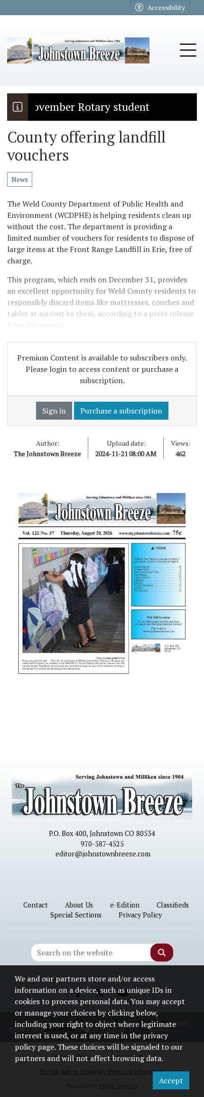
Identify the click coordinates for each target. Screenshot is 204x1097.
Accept (171, 1080)
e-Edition (124, 904)
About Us (79, 904)
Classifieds (173, 904)
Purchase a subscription (121, 410)
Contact (35, 904)
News (19, 179)
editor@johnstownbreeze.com (103, 853)
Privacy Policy (140, 914)
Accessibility (166, 7)
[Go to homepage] (78, 50)
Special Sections (76, 914)
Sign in (54, 410)
